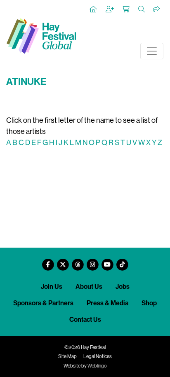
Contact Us (85, 319)
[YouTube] (107, 261)
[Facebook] (47, 261)
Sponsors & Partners (43, 303)
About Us (89, 286)
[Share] (157, 9)
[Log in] (110, 9)
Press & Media (107, 303)
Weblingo (97, 366)
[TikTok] (122, 261)
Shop (149, 303)
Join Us (51, 286)
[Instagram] (92, 261)
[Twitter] (62, 261)
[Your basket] (126, 9)
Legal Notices (97, 356)
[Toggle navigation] (151, 51)
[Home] (93, 9)
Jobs (123, 286)
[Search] (142, 9)
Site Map (67, 356)
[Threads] (77, 261)
